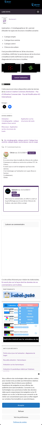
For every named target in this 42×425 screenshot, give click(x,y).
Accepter (21, 405)
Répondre (32, 153)
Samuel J (13, 19)
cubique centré (23, 140)
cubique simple (13, 142)
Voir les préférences (21, 417)
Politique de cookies (20, 422)
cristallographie (11, 140)
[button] (39, 374)
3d (5, 140)
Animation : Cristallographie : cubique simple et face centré (10, 121)
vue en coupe (33, 142)
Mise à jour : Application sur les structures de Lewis (10, 129)
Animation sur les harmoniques (13, 364)
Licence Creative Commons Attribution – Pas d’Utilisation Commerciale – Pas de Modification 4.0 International (21, 94)
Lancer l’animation (21, 77)
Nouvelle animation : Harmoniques (14, 360)
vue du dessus (23, 142)
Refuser (21, 411)
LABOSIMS (6, 12)
